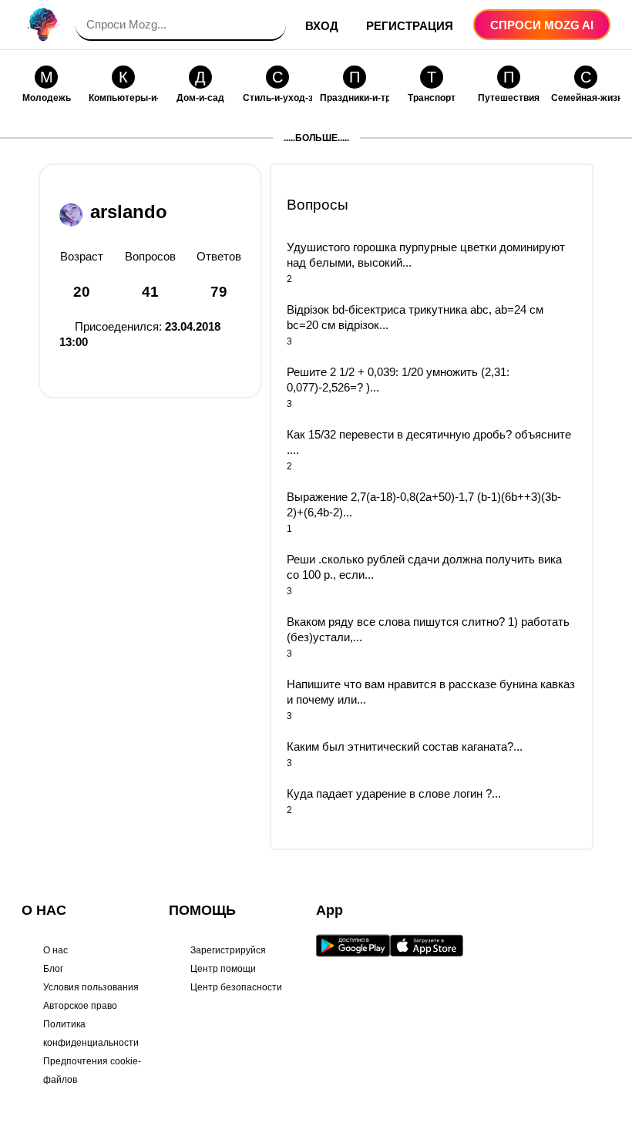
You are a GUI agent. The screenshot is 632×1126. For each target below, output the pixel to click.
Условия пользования (91, 987)
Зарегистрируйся (228, 950)
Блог (53, 968)
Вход (321, 25)
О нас (55, 950)
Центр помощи (223, 968)
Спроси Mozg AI (541, 25)
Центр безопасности (236, 987)
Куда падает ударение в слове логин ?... (394, 793)
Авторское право (80, 1005)
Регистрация (409, 25)
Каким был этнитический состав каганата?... (405, 746)
